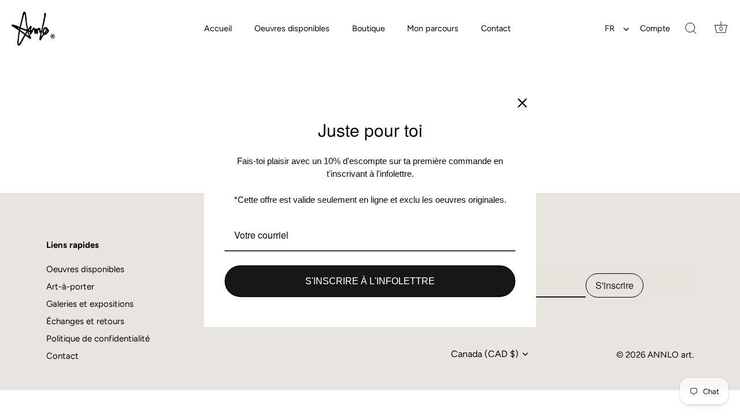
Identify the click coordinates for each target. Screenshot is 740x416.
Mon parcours (432, 28)
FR (610, 28)
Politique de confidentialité (98, 338)
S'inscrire (614, 285)
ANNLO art (670, 355)
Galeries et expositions (90, 304)
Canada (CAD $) (485, 353)
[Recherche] (691, 29)
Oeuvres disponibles (292, 28)
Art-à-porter (70, 286)
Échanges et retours (85, 321)
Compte (655, 28)
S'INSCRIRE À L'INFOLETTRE (370, 281)
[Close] (522, 103)
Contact (495, 28)
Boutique (368, 28)
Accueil (218, 28)
